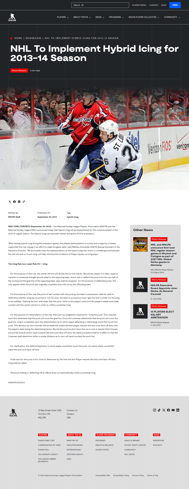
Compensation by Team (49, 445)
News (98, 17)
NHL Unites (137, 454)
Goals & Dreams (132, 440)
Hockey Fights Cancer (135, 445)
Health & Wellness (105, 445)
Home (18, 38)
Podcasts (157, 445)
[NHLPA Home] (12, 17)
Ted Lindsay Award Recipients (47, 460)
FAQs (69, 459)
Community (170, 17)
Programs (115, 17)
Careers (70, 414)
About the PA (80, 17)
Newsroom (33, 38)
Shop (163, 5)
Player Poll (43, 449)
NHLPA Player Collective (142, 17)
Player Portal (139, 5)
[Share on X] (9, 201)
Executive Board (75, 445)
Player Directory (46, 440)
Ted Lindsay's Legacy (48, 454)
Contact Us (72, 410)
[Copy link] (23, 201)
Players (61, 17)
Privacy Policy (138, 475)
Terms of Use (152, 475)
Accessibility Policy (121, 475)
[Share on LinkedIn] (19, 201)
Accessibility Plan (103, 475)
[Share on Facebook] (14, 201)
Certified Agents (75, 454)
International (74, 449)
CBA (175, 5)
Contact (154, 5)
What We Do (72, 440)
